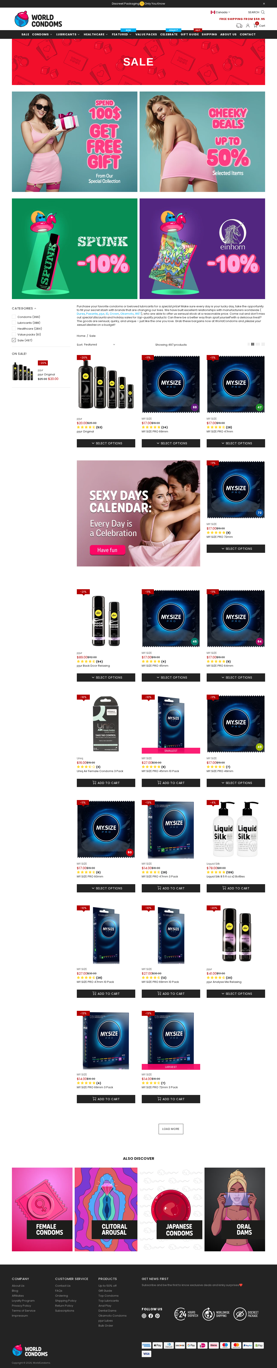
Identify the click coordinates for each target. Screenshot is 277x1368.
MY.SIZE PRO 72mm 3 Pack (160, 1087)
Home (81, 336)
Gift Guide (105, 1291)
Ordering (61, 1296)
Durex (81, 314)
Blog (15, 1291)
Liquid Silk (213, 864)
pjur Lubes (105, 1320)
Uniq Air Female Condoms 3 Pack (100, 771)
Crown (114, 314)
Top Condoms (108, 1296)
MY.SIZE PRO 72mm (220, 537)
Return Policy (64, 1305)
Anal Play (104, 1305)
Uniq (80, 758)
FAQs (58, 1291)
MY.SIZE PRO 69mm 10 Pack (160, 982)
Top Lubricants (108, 1301)
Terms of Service (23, 1310)
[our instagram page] (144, 1316)
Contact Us (63, 1286)
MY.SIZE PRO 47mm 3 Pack (160, 876)
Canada (221, 12)
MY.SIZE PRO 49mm (220, 771)
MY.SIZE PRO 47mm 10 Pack (95, 982)
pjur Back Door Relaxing (93, 666)
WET (138, 314)
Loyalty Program (23, 1301)
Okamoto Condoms (112, 1315)
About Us (18, 1286)
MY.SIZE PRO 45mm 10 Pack (160, 771)
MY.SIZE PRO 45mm (155, 666)
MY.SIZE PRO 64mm (220, 666)
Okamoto (127, 314)
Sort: (80, 345)
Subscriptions (64, 1310)
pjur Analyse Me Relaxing (224, 982)
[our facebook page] (150, 1316)
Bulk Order (105, 1325)
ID (107, 314)
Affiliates (18, 1296)
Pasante (92, 314)
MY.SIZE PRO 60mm (90, 876)
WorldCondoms (38, 19)
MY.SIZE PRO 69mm (155, 431)
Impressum (20, 1315)
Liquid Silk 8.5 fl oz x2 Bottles (226, 876)
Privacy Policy (21, 1305)
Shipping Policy (65, 1301)
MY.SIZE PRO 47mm (220, 431)
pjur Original (46, 374)
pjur (40, 370)
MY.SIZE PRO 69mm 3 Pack (95, 1087)
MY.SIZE (147, 419)
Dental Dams (107, 1310)
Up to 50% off (107, 1286)
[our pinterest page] (157, 1316)
